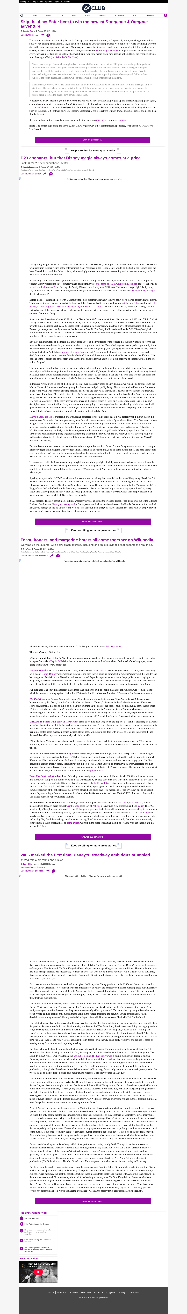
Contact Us (134, 1292)
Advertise (73, 1292)
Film (74, 15)
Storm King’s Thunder (107, 50)
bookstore (122, 120)
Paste (22, 1)
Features (29, 35)
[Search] (21, 15)
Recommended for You (33, 1213)
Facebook (98, 1292)
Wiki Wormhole (41, 556)
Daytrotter (58, 1)
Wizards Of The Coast (66, 57)
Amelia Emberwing (30, 167)
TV (61, 15)
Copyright (110, 1292)
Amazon (99, 120)
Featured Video (29, 1258)
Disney (38, 174)
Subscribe (119, 15)
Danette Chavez (29, 31)
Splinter (48, 1)
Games (102, 15)
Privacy (122, 1292)
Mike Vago (27, 549)
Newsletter (150, 15)
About (51, 1292)
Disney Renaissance (147, 965)
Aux (134, 15)
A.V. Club (30, 1)
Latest (34, 15)
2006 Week (39, 871)
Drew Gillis (27, 864)
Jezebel (40, 1)
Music (87, 15)
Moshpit (67, 1)
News (48, 15)
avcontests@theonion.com (42, 107)
